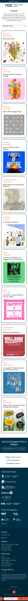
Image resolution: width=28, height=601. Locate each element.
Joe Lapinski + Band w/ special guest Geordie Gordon (13, 369)
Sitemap (20, 589)
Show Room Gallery (6, 546)
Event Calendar (5, 562)
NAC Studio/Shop (13, 460)
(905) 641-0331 (5, 535)
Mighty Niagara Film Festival (8, 560)
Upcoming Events (10, 598)
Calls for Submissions (7, 564)
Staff (24, 589)
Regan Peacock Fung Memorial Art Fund (13, 185)
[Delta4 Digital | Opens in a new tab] (14, 587)
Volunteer (22, 448)
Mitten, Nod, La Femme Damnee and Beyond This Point (14, 406)
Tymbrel (23, 594)
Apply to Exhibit (5, 558)
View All (3, 523)
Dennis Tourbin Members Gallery (10, 544)
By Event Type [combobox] (8, 26)
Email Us (3, 537)
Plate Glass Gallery (6, 548)
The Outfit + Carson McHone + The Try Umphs (13, 296)
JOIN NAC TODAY (13, 1)
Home (3, 556)
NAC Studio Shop (6, 565)
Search (15, 589)
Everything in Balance (10, 222)
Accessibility (9, 589)
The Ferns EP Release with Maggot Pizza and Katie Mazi (13, 258)
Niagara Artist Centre (13, 457)
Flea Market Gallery (13, 463)
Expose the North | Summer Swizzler (12, 75)
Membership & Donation (9, 448)
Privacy (4, 589)
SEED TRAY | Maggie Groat (12, 112)
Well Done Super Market (11, 332)
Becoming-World (9, 39)
